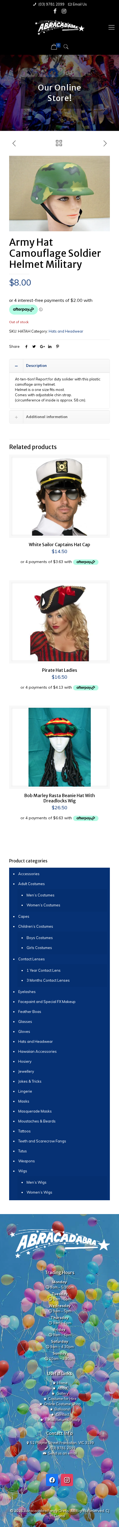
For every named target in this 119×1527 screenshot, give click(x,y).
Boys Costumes (40, 937)
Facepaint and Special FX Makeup (47, 1001)
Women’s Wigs (39, 1192)
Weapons (26, 1161)
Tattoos (24, 1131)
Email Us (80, 4)
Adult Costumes (31, 884)
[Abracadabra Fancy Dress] (59, 27)
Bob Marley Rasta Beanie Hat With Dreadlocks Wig (59, 798)
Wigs (22, 1171)
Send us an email (62, 1453)
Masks (23, 1101)
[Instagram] (64, 11)
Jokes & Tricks (30, 1081)
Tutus (22, 1151)
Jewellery (26, 1071)
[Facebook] (55, 11)
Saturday (59, 1341)
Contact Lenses (31, 959)
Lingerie (25, 1091)
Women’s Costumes (43, 905)
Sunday (59, 1353)
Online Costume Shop (62, 1404)
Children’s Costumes (35, 926)
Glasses (25, 1021)
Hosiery (25, 1061)
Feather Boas (29, 1011)
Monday (59, 1282)
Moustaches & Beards (37, 1121)
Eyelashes (27, 991)
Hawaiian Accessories (37, 1051)
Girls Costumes (39, 947)
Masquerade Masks (35, 1111)
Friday (59, 1329)
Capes (23, 916)
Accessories (29, 874)
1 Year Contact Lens (44, 970)
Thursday (59, 1317)
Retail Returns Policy (62, 1419)
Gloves (24, 1031)
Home (62, 1383)
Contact (62, 1414)
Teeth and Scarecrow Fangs (42, 1141)
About (62, 1388)
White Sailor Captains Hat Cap (59, 544)
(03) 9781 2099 (51, 4)
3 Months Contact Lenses (48, 980)
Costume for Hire (62, 1398)
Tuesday (60, 1294)
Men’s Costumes (41, 895)
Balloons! (62, 1409)
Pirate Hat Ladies (59, 670)
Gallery (62, 1393)
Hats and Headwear (66, 331)
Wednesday (60, 1305)
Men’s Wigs (36, 1182)
